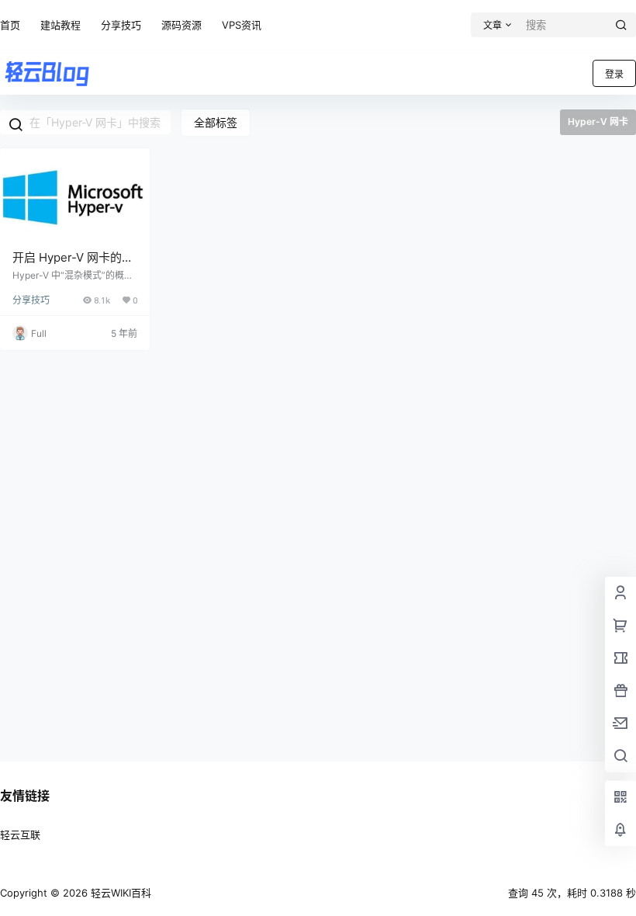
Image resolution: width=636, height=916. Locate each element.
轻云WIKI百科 (119, 893)
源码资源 (181, 25)
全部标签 (215, 122)
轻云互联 (20, 834)
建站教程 (60, 25)
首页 (10, 25)
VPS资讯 (241, 25)
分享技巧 (121, 25)
